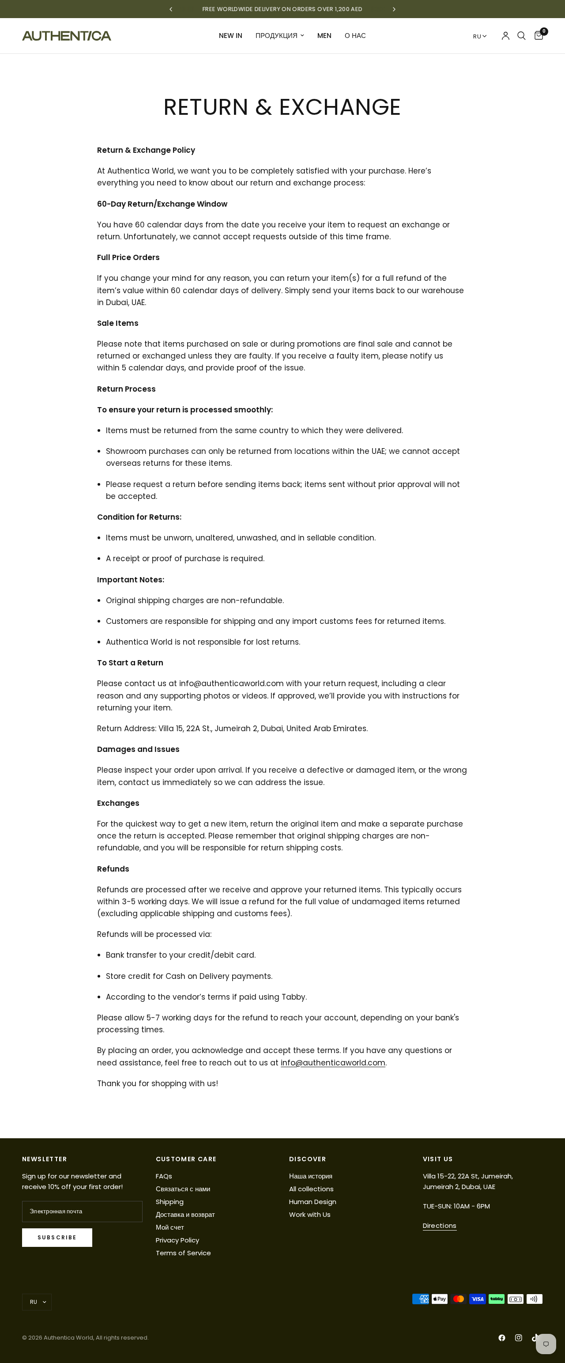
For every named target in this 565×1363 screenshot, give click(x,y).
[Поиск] (521, 35)
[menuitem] (230, 35)
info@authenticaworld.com (333, 1062)
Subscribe (57, 1237)
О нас (355, 35)
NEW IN (230, 35)
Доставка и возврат (185, 1214)
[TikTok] (535, 1337)
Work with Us (310, 1214)
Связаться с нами (183, 1188)
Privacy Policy (177, 1240)
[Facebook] (501, 1337)
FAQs (164, 1176)
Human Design (312, 1201)
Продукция (277, 35)
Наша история (310, 1176)
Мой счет (170, 1227)
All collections (311, 1188)
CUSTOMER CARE (186, 1159)
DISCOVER (307, 1159)
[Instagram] (518, 1337)
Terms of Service (183, 1252)
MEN (324, 35)
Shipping (170, 1201)
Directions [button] (440, 1225)
